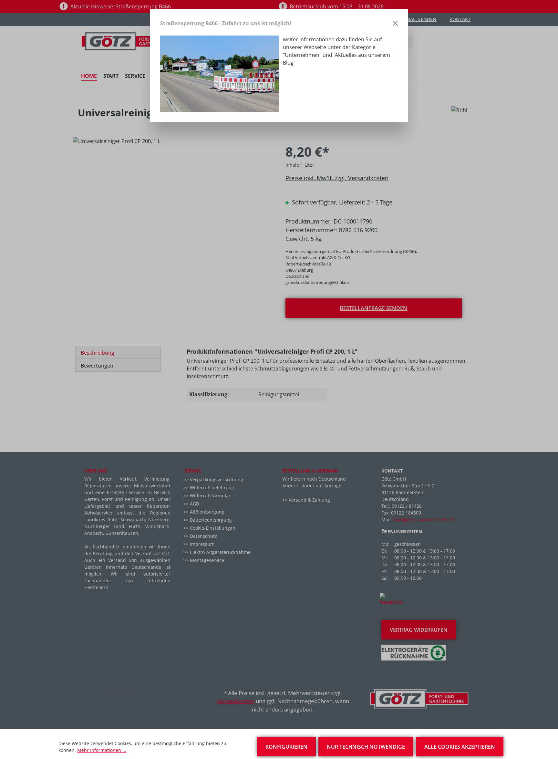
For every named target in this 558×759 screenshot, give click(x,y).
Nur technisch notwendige (366, 746)
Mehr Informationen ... (101, 750)
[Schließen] (395, 23)
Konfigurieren (286, 746)
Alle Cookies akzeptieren (459, 746)
